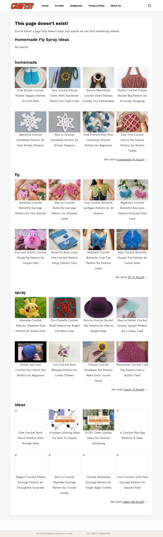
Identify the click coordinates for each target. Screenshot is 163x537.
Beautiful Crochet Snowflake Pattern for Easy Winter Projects (31, 140)
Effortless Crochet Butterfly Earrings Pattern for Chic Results (30, 208)
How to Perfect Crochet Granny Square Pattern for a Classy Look (132, 326)
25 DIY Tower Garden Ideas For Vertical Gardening (98, 438)
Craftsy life (78, 526)
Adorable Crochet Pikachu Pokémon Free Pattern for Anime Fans (31, 326)
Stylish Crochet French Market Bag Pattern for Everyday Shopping (132, 96)
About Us (116, 5)
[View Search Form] (149, 6)
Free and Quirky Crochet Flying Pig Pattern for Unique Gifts (30, 258)
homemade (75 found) (131, 160)
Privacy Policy (96, 5)
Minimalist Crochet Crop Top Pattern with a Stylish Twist (132, 370)
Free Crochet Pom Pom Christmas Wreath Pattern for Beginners (98, 140)
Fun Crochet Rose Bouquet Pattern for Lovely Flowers (64, 370)
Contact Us (57, 526)
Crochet (59, 5)
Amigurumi (76, 5)
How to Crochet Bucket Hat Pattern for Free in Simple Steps (98, 326)
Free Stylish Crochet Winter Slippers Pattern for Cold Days (30, 96)
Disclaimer (98, 526)
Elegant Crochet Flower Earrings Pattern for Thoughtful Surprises (30, 482)
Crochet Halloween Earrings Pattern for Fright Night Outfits (98, 482)
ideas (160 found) (133, 502)
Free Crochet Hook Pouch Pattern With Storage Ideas (31, 438)
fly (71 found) (136, 277)
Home (45, 5)
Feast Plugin (79, 533)
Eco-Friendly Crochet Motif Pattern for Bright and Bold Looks (64, 326)
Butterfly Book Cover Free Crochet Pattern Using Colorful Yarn (64, 258)
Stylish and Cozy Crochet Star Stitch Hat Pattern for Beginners (30, 370)
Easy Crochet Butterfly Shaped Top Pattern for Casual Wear (132, 258)
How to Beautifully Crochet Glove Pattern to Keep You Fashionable (98, 96)
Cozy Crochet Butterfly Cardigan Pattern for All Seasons (98, 208)
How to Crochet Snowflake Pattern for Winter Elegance (65, 140)
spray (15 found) (134, 390)
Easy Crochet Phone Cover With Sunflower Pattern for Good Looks (64, 96)
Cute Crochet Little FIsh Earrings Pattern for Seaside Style (132, 482)
